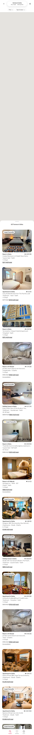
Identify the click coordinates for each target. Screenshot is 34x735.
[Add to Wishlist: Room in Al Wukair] (29, 344)
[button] (7, 262)
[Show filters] (30, 4)
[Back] (4, 4)
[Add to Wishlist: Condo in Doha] (29, 726)
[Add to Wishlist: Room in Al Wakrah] (29, 459)
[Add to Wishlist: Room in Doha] (29, 232)
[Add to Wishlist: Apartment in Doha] (29, 269)
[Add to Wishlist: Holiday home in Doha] (29, 384)
